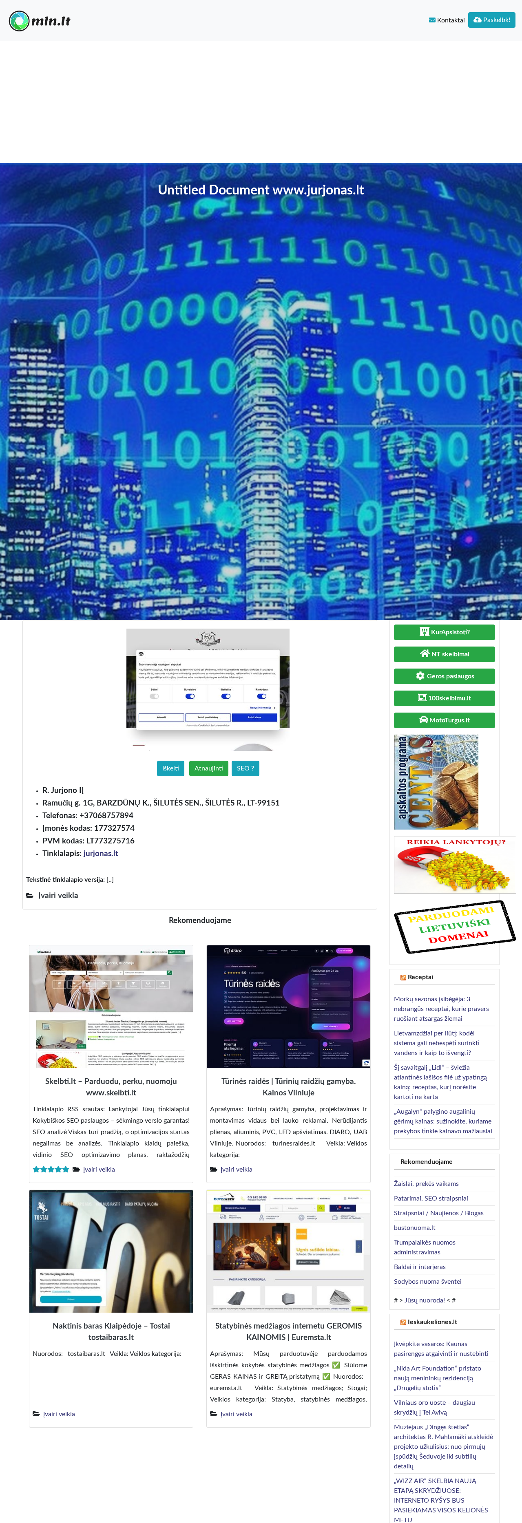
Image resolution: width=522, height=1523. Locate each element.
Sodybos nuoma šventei (428, 1281)
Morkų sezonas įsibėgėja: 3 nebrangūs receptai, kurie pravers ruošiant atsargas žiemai (441, 1009)
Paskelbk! (496, 20)
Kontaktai (450, 20)
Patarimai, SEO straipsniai (431, 1198)
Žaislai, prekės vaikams (426, 1184)
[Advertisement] (261, 102)
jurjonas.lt (101, 854)
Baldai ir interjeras (420, 1267)
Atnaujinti (209, 768)
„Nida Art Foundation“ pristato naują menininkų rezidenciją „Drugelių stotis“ (437, 1378)
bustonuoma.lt (415, 1228)
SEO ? (245, 768)
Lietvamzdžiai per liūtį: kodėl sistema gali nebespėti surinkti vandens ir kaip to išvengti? (437, 1043)
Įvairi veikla (99, 1169)
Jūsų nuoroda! (425, 1300)
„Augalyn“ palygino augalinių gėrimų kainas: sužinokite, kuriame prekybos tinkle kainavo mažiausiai (443, 1121)
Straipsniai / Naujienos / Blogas (439, 1213)
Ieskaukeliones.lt (432, 1322)
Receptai (420, 977)
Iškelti (170, 768)
